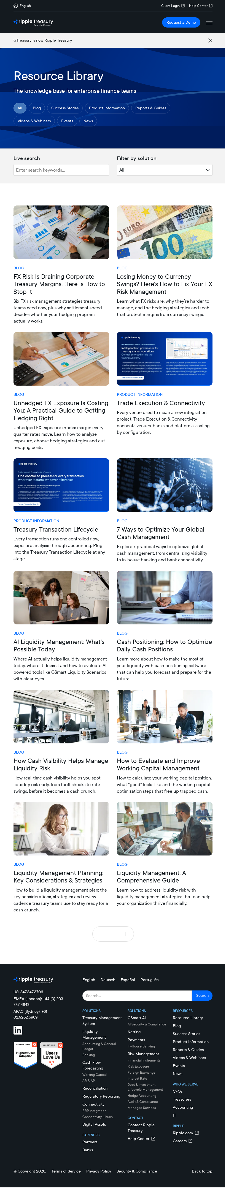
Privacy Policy (98, 1171)
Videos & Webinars (34, 120)
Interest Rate (137, 1078)
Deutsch (108, 979)
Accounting (183, 1107)
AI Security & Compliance (147, 1024)
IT (174, 1115)
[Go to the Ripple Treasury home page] (33, 22)
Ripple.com (183, 1132)
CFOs (177, 1091)
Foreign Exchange (141, 1072)
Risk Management (143, 1053)
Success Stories (65, 107)
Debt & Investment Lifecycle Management (145, 1087)
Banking (88, 1055)
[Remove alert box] (210, 40)
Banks (87, 1149)
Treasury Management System (102, 1020)
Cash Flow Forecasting (92, 1065)
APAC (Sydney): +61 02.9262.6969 (30, 1014)
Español (128, 979)
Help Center (198, 6)
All (20, 107)
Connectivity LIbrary (97, 1117)
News (88, 120)
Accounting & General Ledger (99, 1046)
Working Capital (94, 1075)
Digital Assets (94, 1124)
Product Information (107, 107)
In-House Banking (141, 1046)
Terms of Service (66, 1171)
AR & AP (88, 1081)
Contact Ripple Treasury (141, 1127)
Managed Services (142, 1108)
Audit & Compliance (143, 1102)
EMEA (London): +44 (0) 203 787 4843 (38, 1001)
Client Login (170, 6)
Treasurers (182, 1099)
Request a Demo (181, 22)
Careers (180, 1140)
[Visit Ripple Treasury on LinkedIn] (21, 1031)
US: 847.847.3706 (28, 991)
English (88, 979)
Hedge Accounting (142, 1095)
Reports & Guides (150, 107)
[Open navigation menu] (209, 22)
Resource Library (188, 1017)
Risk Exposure (138, 1066)
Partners (89, 1141)
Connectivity (93, 1104)
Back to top (202, 1171)
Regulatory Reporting (101, 1096)
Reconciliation (94, 1088)
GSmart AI (137, 1017)
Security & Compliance (137, 1171)
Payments (136, 1039)
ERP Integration (94, 1111)
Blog (37, 107)
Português (149, 979)
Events (67, 120)
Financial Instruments (144, 1060)
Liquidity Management (94, 1034)
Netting (134, 1031)
